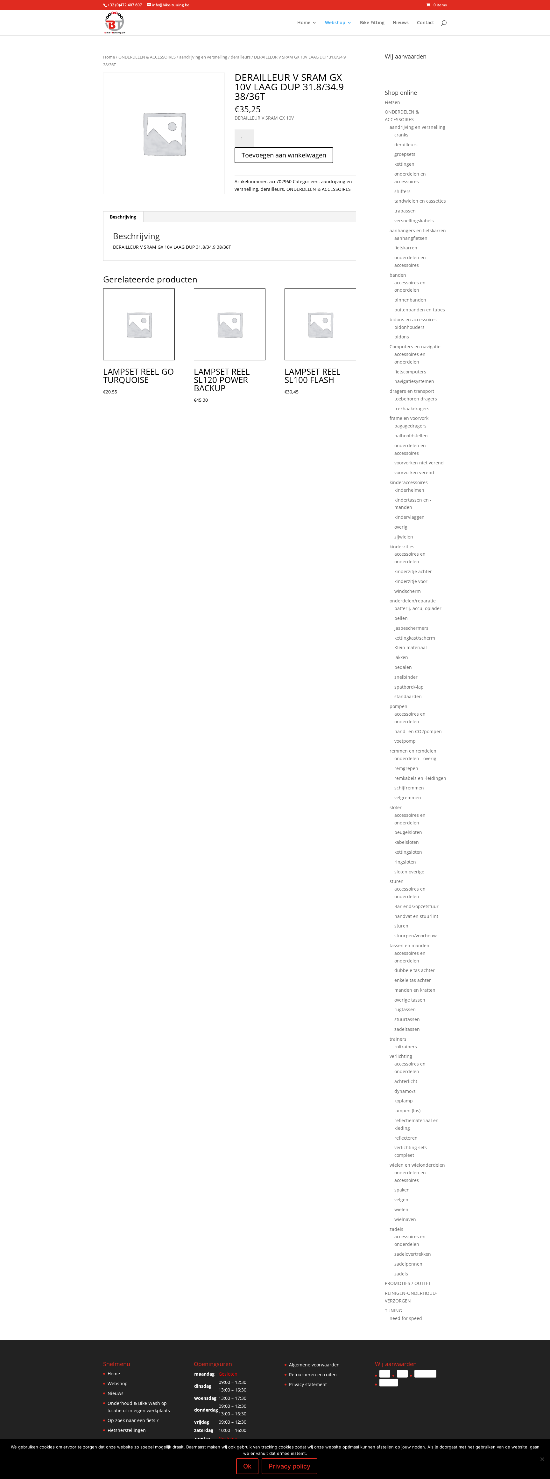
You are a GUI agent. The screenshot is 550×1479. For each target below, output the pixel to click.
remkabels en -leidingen (420, 778)
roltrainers (405, 1047)
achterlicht (405, 1081)
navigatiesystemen (414, 381)
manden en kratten (414, 990)
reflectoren (406, 1138)
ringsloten (405, 862)
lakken (401, 657)
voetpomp (405, 741)
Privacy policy (289, 1466)
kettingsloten (408, 852)
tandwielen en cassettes (420, 201)
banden (398, 275)
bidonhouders (409, 327)
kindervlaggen (409, 517)
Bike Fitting (372, 22)
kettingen (404, 164)
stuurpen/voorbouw (415, 936)
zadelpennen (408, 1264)
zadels (396, 1229)
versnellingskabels (414, 221)
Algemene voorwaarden (314, 1365)
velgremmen (407, 798)
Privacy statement (308, 1384)
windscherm (407, 591)
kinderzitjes (402, 547)
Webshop (335, 22)
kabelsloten (406, 842)
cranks (401, 135)
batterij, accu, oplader (417, 608)
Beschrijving (123, 217)
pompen (398, 706)
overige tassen (409, 1000)
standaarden (408, 696)
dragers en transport (412, 391)
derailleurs (240, 57)
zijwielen (403, 537)
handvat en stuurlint (416, 916)
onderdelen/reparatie (413, 601)
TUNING (393, 1311)
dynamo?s (405, 1091)
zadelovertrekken (412, 1254)
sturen (397, 881)
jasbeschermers (411, 628)
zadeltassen (407, 1029)
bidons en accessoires (413, 319)
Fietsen (392, 102)
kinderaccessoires (409, 482)
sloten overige (409, 872)
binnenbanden (410, 300)
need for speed (406, 1318)
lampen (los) (407, 1111)
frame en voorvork (409, 418)
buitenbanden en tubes (419, 310)
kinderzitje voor (410, 581)
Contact (425, 22)
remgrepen (406, 768)
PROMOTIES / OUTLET (408, 1283)
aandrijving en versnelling (203, 57)
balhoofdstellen (411, 436)
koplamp (403, 1101)
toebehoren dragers (415, 399)
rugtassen (405, 1009)
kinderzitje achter (413, 571)
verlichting (401, 1056)
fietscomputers (410, 372)
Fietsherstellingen (127, 1430)
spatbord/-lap (409, 687)
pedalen (403, 667)
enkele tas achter (412, 980)
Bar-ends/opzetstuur (416, 906)
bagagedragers (410, 426)
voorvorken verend (414, 472)
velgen (401, 1200)
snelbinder (406, 677)
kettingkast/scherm (414, 638)
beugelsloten (408, 832)
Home (303, 22)
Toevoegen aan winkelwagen (284, 155)
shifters (402, 191)
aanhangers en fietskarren (418, 230)
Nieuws (401, 22)
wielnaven (405, 1219)
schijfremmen (409, 788)
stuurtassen (407, 1019)
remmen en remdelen (413, 751)
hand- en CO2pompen (418, 731)
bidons (401, 337)
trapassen (405, 211)
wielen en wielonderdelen (417, 1165)
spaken (402, 1190)
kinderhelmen (409, 490)
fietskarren (405, 248)
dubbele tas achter (414, 970)
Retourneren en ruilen (313, 1374)
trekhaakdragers (411, 409)
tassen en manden (409, 945)
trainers (398, 1039)
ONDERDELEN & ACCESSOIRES (147, 57)
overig (400, 527)
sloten (396, 807)
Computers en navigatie (415, 347)
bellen (401, 618)
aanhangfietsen (410, 238)
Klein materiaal (410, 647)
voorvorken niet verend (419, 463)
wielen (401, 1209)
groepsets (404, 154)
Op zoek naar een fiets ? (133, 1420)
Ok (247, 1466)
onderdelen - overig (415, 758)
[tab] (123, 217)
